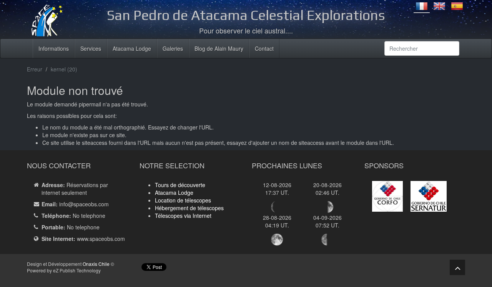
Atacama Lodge (132, 48)
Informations (53, 48)
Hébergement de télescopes (189, 208)
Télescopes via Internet (183, 215)
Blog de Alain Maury (218, 48)
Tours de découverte (180, 185)
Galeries (173, 48)
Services (90, 48)
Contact (264, 48)
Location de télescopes (183, 200)
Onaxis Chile (96, 263)
